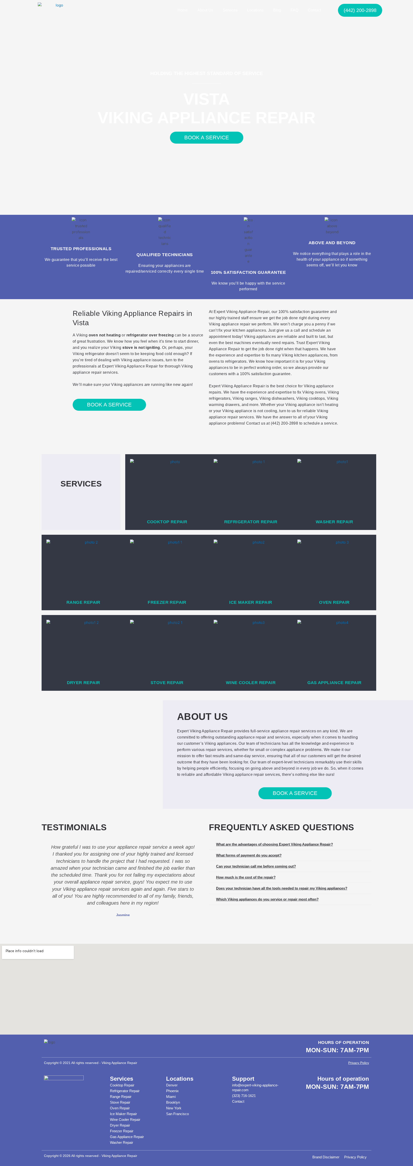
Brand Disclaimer (325, 1157)
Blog (277, 10)
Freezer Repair (121, 1131)
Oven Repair (120, 1108)
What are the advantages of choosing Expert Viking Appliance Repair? (274, 844)
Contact (314, 10)
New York (173, 1108)
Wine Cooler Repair (125, 1119)
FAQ (294, 10)
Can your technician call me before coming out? (256, 866)
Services (230, 10)
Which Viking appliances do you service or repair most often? (267, 899)
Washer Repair (121, 1142)
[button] (46, 880)
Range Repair (120, 1097)
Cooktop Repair (122, 1085)
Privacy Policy (358, 1063)
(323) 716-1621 (244, 1096)
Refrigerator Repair (125, 1091)
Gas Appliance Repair (127, 1137)
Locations (255, 10)
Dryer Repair (120, 1125)
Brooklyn (173, 1102)
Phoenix (172, 1091)
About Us (205, 10)
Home (183, 10)
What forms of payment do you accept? (249, 855)
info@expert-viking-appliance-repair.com (255, 1087)
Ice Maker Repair (123, 1114)
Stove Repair (120, 1102)
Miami (171, 1097)
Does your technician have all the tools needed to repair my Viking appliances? (281, 888)
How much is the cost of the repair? (246, 877)
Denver (172, 1085)
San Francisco (177, 1114)
